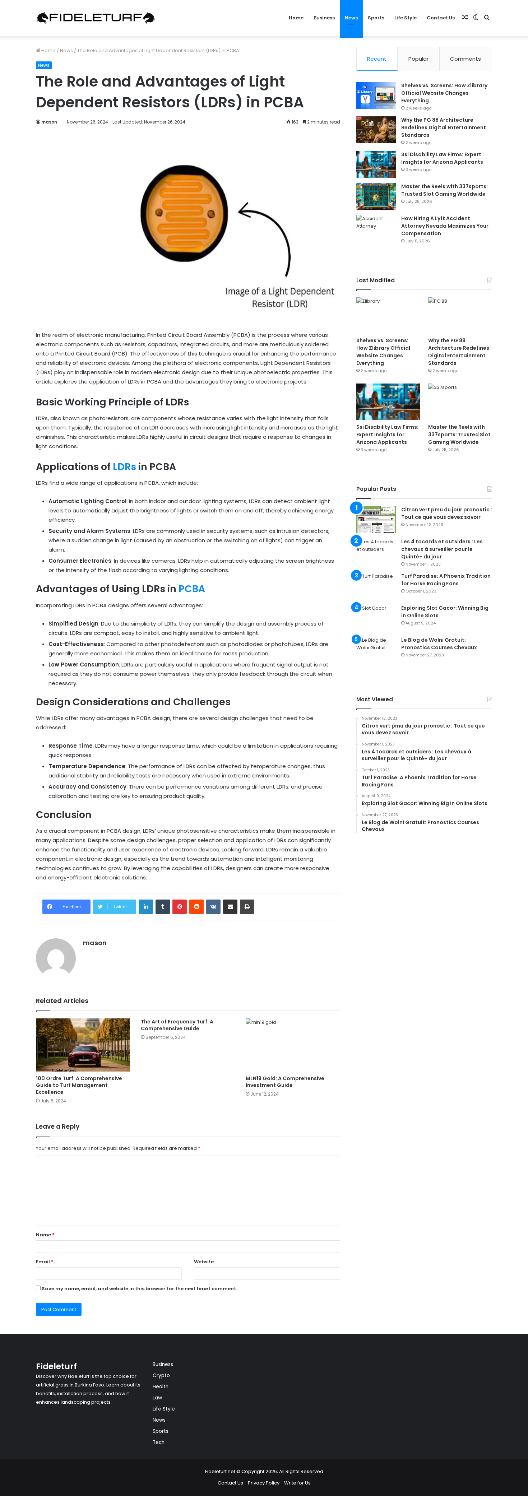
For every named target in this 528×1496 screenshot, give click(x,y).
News (351, 17)
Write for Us (297, 1482)
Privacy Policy (263, 1482)
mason (49, 122)
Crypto (161, 1375)
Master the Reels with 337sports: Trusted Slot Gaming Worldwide (444, 190)
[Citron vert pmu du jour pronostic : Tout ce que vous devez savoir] (376, 519)
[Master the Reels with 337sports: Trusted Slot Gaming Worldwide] (376, 196)
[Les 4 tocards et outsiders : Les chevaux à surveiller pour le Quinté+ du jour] (376, 551)
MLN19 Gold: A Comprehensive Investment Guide (285, 1082)
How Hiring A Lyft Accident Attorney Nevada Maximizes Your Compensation (444, 226)
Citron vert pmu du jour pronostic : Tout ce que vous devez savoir (446, 513)
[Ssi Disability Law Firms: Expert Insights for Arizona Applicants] (376, 164)
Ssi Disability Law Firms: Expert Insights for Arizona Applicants (442, 158)
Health (160, 1386)
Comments (465, 58)
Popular (418, 58)
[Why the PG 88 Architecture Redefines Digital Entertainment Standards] (376, 129)
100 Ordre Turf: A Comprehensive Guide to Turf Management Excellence (79, 1085)
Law (157, 1397)
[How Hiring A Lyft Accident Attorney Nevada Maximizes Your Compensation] (376, 228)
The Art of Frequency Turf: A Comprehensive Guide (177, 1025)
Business (324, 17)
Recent (376, 58)
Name (45, 1234)
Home (296, 17)
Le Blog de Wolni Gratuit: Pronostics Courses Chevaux (439, 643)
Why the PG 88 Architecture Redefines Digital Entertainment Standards (443, 127)
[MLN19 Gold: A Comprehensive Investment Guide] (293, 1045)
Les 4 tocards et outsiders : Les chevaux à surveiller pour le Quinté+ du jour (442, 549)
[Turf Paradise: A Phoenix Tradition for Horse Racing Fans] (376, 585)
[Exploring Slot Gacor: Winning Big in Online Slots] (376, 617)
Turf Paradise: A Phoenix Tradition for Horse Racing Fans (446, 579)
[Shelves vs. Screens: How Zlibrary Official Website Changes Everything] (376, 95)
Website (204, 1261)
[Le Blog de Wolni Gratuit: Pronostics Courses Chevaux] (376, 649)
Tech (159, 1442)
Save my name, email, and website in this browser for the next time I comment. (139, 1288)
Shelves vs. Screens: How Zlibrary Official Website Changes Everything (444, 93)
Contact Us (441, 17)
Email (45, 1261)
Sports (376, 17)
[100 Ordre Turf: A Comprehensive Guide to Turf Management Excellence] (83, 1045)
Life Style (405, 17)
